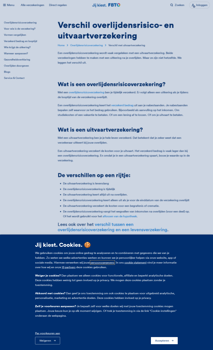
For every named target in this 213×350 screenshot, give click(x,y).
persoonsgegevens (102, 262)
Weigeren (45, 340)
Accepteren (162, 340)
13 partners (69, 267)
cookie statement (135, 262)
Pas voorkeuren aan (47, 333)
